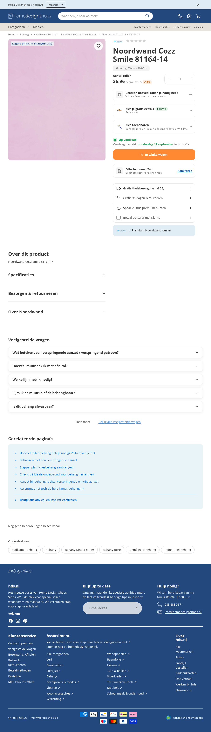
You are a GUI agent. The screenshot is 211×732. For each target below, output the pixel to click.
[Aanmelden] (135, 608)
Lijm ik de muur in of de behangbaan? (44, 393)
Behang (24, 34)
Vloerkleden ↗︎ (117, 676)
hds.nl (23, 718)
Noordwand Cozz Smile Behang (79, 34)
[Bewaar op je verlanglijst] (98, 45)
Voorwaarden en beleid (44, 717)
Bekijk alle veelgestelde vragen (119, 422)
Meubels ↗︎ (114, 688)
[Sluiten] (198, 4)
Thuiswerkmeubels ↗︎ (122, 682)
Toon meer (82, 422)
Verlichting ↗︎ (56, 699)
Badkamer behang (24, 550)
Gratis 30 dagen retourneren (143, 198)
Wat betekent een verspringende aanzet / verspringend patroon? (66, 352)
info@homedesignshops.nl (183, 612)
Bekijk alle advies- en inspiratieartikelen (48, 500)
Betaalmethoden (19, 670)
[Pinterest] (25, 620)
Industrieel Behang (178, 550)
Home (11, 34)
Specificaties (21, 275)
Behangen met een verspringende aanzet (48, 460)
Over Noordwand (25, 312)
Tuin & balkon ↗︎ (118, 671)
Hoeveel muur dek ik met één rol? (40, 366)
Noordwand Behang (45, 34)
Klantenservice (22, 636)
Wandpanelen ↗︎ (118, 654)
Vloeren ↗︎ (53, 688)
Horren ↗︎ (113, 665)
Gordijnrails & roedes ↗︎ (63, 682)
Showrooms (184, 690)
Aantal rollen (122, 76)
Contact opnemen (20, 643)
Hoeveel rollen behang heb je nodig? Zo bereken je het (57, 453)
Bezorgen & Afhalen (22, 654)
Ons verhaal (184, 679)
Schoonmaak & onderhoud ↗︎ (127, 693)
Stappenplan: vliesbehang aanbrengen (47, 467)
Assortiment (58, 635)
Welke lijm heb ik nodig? (32, 379)
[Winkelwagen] (198, 16)
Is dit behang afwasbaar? (33, 406)
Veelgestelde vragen (22, 649)
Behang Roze (112, 550)
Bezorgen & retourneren (33, 293)
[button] (136, 41)
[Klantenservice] (180, 16)
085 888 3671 (174, 604)
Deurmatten (55, 665)
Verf (49, 659)
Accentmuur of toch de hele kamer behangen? (52, 488)
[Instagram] (17, 620)
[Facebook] (10, 620)
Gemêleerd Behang (142, 550)
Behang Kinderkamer (79, 550)
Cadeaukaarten (186, 673)
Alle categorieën (58, 654)
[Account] (189, 16)
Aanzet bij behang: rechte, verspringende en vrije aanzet (59, 481)
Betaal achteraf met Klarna (141, 217)
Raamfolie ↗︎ (115, 659)
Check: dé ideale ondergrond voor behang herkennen (57, 474)
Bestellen (14, 676)
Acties (180, 657)
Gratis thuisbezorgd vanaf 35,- (144, 188)
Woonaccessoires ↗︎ (60, 693)
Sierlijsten (53, 671)
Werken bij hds (186, 684)
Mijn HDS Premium (21, 682)
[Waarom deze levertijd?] (187, 144)
